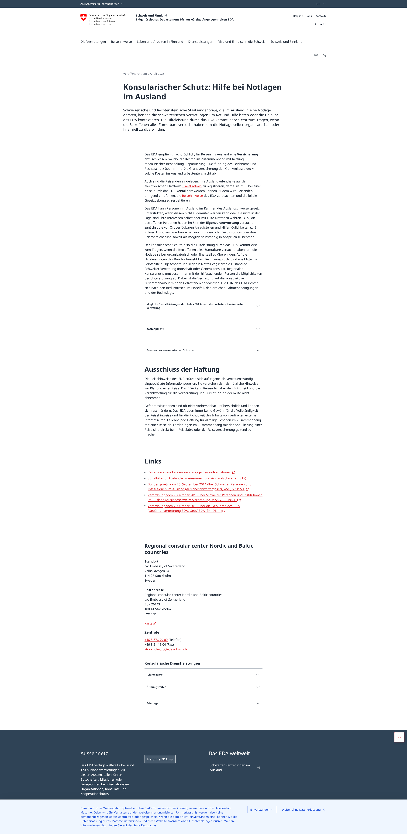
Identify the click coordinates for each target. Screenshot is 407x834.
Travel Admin (192, 186)
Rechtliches (148, 825)
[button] (93, 41)
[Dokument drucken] (316, 55)
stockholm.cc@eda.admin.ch (166, 649)
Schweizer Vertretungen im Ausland (230, 767)
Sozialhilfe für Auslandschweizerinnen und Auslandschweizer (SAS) (197, 478)
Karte (148, 623)
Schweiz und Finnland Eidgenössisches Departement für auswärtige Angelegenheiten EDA (185, 17)
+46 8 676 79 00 (156, 640)
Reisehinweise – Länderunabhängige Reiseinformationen (189, 472)
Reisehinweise (192, 195)
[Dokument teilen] (324, 55)
